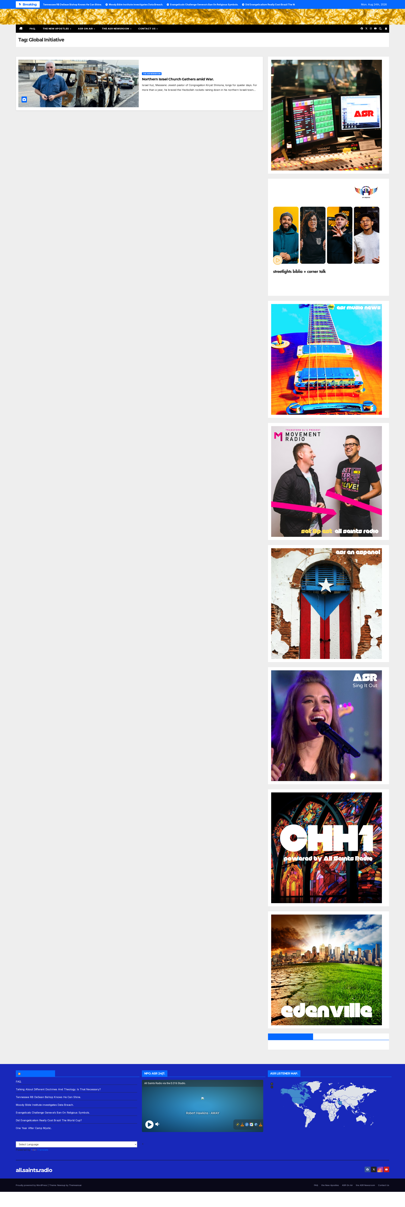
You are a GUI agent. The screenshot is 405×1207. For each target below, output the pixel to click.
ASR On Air (85, 28)
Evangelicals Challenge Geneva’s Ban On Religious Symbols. (53, 1112)
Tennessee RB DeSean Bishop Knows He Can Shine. (48, 1097)
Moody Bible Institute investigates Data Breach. (45, 1104)
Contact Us (147, 28)
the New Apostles (56, 28)
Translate (42, 1149)
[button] (380, 28)
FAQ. (33, 28)
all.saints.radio (34, 1170)
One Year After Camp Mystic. (34, 1128)
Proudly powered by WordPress (32, 1185)
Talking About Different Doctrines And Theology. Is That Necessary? (58, 1089)
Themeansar (75, 1185)
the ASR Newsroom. (37, 1073)
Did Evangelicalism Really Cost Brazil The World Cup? (49, 1120)
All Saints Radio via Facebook (290, 1036)
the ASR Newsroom (116, 28)
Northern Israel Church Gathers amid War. (178, 79)
